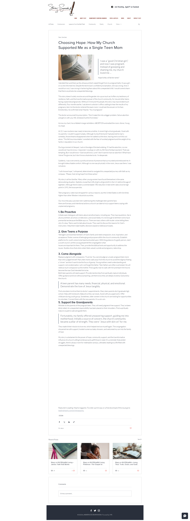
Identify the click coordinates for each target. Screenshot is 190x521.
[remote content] (95, 379)
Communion (61, 24)
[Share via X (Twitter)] (64, 422)
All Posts (51, 24)
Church (110, 24)
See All (140, 439)
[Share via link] (74, 422)
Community (92, 24)
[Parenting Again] (112, 7)
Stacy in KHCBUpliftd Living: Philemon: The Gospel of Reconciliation (94, 463)
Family (102, 24)
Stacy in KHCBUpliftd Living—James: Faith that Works (62, 463)
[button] (114, 18)
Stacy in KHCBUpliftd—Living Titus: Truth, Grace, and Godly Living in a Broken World (126, 463)
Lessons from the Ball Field (77, 24)
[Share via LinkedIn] (69, 422)
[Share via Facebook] (59, 422)
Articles (61, 415)
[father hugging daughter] (95, 451)
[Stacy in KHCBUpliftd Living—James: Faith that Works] (63, 451)
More (117, 24)
